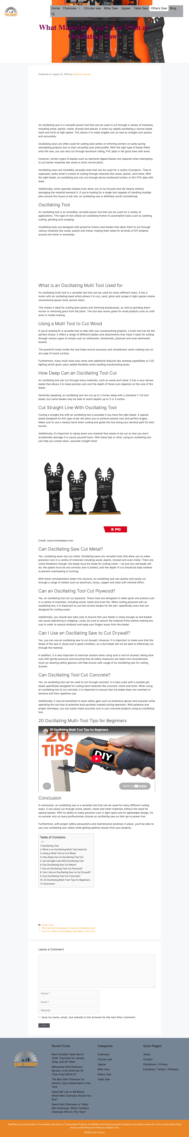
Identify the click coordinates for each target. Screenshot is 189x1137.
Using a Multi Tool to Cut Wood (59, 853)
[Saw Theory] (11, 11)
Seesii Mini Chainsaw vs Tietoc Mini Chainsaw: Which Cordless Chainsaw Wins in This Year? (70, 1108)
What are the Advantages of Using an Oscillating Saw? (69, 928)
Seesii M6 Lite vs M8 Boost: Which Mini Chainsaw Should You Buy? (71, 1095)
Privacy (163, 1064)
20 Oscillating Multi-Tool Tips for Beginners (67, 879)
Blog (173, 8)
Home (56, 8)
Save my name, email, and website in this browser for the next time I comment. (89, 1017)
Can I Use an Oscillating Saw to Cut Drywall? (67, 872)
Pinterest (173, 1069)
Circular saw (92, 8)
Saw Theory (98, 1132)
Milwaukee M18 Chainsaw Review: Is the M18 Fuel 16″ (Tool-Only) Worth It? (68, 1070)
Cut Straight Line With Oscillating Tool (63, 861)
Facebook (149, 1069)
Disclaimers (150, 1064)
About (146, 1054)
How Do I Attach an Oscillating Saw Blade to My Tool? (68, 931)
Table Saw (140, 8)
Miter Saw (111, 8)
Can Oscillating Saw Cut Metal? (59, 864)
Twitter (161, 1069)
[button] (53, 14)
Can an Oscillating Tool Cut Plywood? (62, 868)
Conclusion (49, 883)
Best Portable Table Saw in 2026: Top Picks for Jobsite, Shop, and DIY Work (68, 1058)
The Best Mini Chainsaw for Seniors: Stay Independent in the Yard (71, 1083)
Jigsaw (126, 8)
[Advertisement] (96, 101)
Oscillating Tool (50, 845)
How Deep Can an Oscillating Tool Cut (63, 857)
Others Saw (159, 8)
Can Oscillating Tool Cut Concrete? (61, 876)
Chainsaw (69, 8)
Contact (148, 1059)
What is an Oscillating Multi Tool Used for (64, 849)
